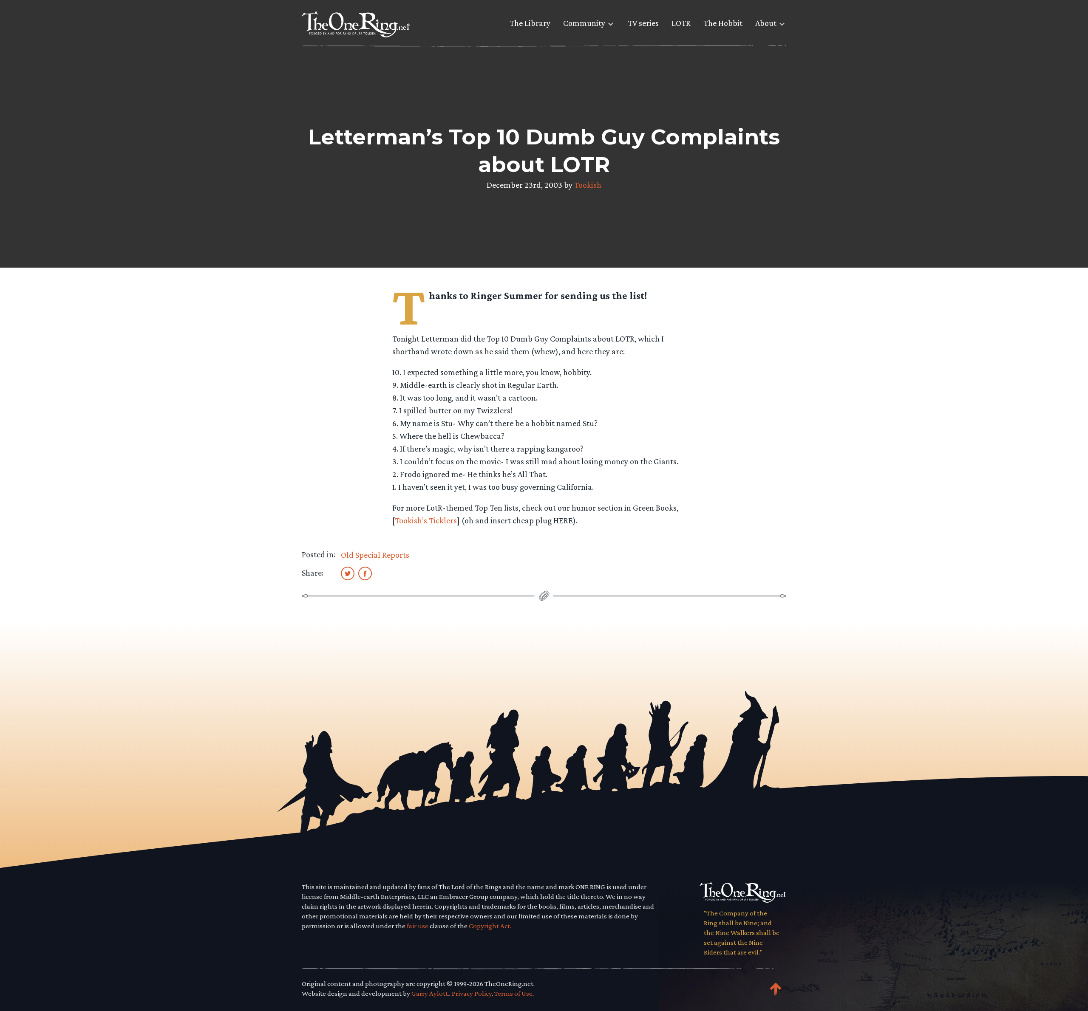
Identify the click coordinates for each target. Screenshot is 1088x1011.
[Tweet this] (347, 573)
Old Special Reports (375, 554)
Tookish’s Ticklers (426, 520)
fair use (417, 926)
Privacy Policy (472, 993)
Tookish (587, 184)
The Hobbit (722, 23)
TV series (643, 23)
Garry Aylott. (430, 993)
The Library (530, 23)
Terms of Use (513, 993)
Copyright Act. (490, 926)
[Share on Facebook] (365, 573)
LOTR (681, 23)
